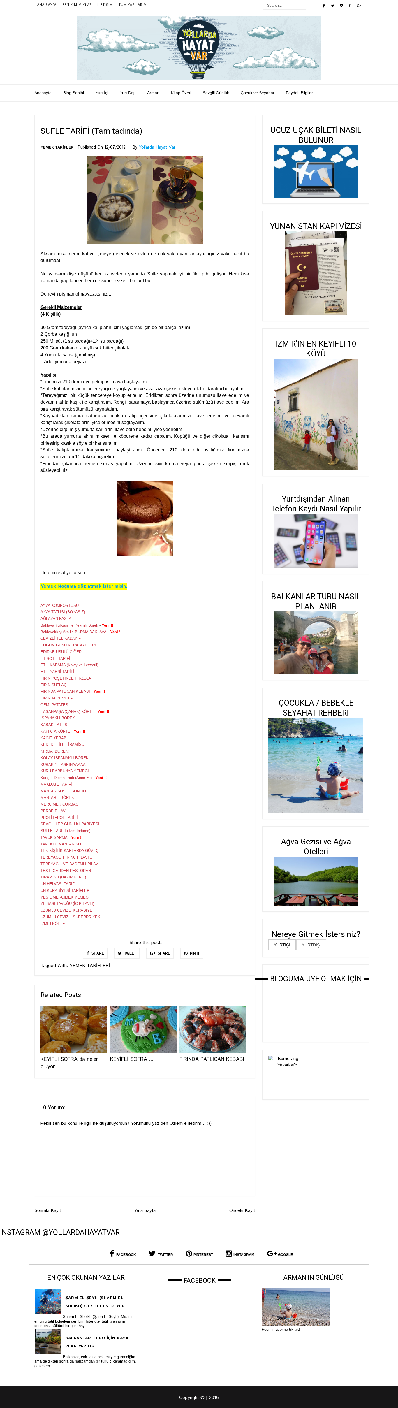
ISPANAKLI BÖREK (57, 718)
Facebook (125, 1255)
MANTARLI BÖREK (57, 797)
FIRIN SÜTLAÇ (53, 685)
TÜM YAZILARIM (133, 5)
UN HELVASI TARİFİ (58, 884)
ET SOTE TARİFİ (55, 658)
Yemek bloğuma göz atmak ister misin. (83, 586)
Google (285, 1255)
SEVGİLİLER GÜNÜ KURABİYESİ (69, 824)
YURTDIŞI (311, 945)
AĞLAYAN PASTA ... (58, 618)
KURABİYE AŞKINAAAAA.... (65, 764)
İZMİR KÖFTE (52, 924)
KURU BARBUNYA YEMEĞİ (64, 771)
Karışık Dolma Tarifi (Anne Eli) (66, 778)
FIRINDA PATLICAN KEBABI (65, 691)
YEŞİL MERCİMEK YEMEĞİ (65, 897)
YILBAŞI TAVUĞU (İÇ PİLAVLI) (67, 903)
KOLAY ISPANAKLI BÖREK (64, 758)
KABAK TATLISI (54, 725)
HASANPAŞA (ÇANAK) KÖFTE (67, 711)
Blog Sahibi (73, 92)
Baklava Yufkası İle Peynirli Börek (69, 625)
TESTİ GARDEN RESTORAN (65, 871)
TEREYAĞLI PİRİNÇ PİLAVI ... (67, 857)
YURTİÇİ (282, 945)
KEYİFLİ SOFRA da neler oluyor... (69, 1063)
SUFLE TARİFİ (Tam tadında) (65, 831)
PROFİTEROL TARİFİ (59, 817)
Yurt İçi (102, 92)
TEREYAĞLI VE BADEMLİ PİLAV (69, 864)
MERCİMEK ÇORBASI (60, 804)
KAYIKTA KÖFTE (55, 731)
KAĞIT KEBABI (54, 738)
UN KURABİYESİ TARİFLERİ (65, 890)
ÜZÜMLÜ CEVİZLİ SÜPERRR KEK (70, 917)
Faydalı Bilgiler (299, 92)
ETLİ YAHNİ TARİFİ (57, 671)
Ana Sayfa (47, 5)
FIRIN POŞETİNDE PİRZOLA (65, 678)
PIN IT (194, 953)
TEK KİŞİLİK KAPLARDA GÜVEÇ (69, 850)
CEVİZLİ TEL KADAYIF (60, 638)
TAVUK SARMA (54, 837)
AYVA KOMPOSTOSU (59, 605)
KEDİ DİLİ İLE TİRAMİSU (62, 744)
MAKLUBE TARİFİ (56, 784)
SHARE (97, 953)
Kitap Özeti (181, 92)
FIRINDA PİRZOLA (56, 698)
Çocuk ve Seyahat (257, 92)
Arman (153, 92)
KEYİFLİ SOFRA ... (131, 1059)
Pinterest (203, 1255)
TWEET (129, 953)
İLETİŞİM (105, 5)
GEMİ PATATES (54, 705)
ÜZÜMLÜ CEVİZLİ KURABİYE (66, 910)
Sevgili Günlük (216, 92)
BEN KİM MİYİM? (76, 5)
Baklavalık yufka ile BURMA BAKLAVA (73, 632)
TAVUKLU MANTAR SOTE (63, 844)
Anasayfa (43, 92)
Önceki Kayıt (242, 1210)
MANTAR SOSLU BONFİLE (64, 791)
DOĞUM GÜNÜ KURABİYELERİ (68, 645)
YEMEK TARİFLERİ (57, 147)
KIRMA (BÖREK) (54, 751)
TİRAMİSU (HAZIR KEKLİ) (63, 877)
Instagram (243, 1255)
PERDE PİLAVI (53, 811)
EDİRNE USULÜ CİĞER (61, 652)
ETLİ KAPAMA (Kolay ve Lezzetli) (69, 665)
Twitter (165, 1255)
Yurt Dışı (127, 92)
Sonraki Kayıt (47, 1210)
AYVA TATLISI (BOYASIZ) (62, 612)
